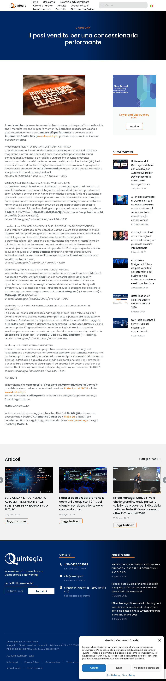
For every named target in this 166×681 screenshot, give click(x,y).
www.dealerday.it (47, 136)
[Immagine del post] (29, 480)
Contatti (64, 554)
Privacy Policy (128, 675)
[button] (159, 640)
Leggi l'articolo (16, 521)
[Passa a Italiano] (152, 6)
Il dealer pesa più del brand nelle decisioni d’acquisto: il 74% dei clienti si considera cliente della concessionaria (82, 503)
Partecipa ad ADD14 (76, 388)
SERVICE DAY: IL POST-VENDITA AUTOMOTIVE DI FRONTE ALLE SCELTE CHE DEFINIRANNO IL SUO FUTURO (26, 503)
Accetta (94, 667)
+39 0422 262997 (76, 564)
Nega (119, 667)
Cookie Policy (113, 675)
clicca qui (69, 416)
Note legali (12, 662)
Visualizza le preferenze (146, 667)
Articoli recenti (121, 554)
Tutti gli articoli (148, 459)
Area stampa (13, 668)
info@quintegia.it (73, 576)
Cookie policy (52, 662)
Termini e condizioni (77, 662)
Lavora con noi (34, 668)
